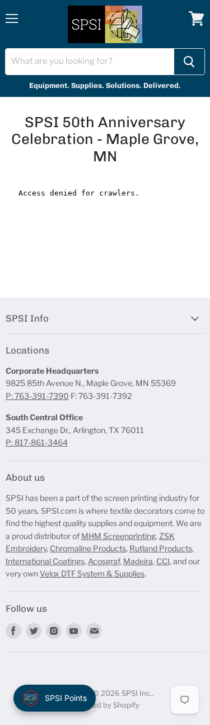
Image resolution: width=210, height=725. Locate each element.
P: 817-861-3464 (37, 442)
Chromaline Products (88, 548)
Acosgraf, (105, 561)
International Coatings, (46, 561)
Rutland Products (160, 548)
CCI (163, 561)
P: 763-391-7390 (37, 396)
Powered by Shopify (105, 704)
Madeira (138, 561)
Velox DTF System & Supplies (92, 573)
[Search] (189, 62)
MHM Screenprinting (118, 536)
